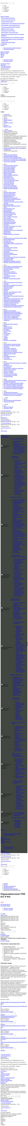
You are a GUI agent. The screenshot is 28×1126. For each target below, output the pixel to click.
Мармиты (6, 355)
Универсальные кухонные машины (13, 306)
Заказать (3, 1014)
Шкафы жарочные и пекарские (11, 234)
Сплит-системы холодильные (11, 180)
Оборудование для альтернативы (12, 314)
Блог (2, 57)
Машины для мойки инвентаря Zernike (13, 383)
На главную (4, 1071)
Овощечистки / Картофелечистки (12, 301)
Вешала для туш (8, 326)
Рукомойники (7, 333)
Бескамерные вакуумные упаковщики (13, 393)
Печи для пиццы (8, 215)
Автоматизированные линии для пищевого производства (19, 814)
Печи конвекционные (9, 239)
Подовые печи (7, 240)
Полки (5, 332)
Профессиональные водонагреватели (13, 313)
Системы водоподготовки (10, 373)
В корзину (3, 934)
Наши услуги (4, 1081)
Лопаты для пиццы (8, 371)
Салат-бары (6, 357)
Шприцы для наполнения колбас (12, 278)
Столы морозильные (9, 181)
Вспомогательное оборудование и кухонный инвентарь (17, 755)
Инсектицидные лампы (10, 369)
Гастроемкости (7, 367)
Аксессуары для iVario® (10, 161)
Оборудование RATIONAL (8, 18)
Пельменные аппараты (9, 271)
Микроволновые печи (9, 212)
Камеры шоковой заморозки (11, 175)
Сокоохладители (8, 359)
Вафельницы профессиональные (12, 205)
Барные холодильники (9, 172)
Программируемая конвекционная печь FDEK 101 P (14, 1029)
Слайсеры (6, 274)
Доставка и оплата (5, 63)
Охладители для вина (9, 179)
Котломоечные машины (10, 381)
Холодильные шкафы (9, 168)
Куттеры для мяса (8, 269)
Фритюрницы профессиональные (12, 199)
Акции (2, 55)
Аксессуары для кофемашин (11, 317)
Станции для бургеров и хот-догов (12, 226)
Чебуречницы (7, 231)
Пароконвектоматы (8, 196)
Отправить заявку (5, 935)
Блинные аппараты (8, 204)
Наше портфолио (5, 51)
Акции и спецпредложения (8, 1077)
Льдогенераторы (8, 176)
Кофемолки (6, 289)
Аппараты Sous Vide (9, 200)
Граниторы (6, 347)
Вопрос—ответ (4, 53)
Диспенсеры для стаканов (10, 351)
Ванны (5, 325)
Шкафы (5, 339)
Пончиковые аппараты (9, 223)
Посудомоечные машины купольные (13, 385)
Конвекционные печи (9, 208)
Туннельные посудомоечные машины (13, 388)
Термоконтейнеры (8, 376)
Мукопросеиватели (8, 253)
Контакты (3, 65)
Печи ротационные (8, 219)
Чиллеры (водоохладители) (10, 187)
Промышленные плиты (10, 195)
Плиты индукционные (9, 193)
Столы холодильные (9, 183)
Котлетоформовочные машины (11, 267)
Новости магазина (5, 1079)
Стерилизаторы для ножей (10, 375)
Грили (5, 207)
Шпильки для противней (10, 340)
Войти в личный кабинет (6, 1098)
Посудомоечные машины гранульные (13, 384)
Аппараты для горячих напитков (12, 345)
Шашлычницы (7, 233)
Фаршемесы (7, 277)
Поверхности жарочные (10, 222)
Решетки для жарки (9, 372)
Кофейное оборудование (7, 29)
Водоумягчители (8, 365)
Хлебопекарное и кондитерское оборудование (13, 23)
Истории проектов (8, 59)
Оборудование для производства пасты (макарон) (20, 647)
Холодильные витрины (9, 166)
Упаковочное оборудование (8, 42)
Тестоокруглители (8, 259)
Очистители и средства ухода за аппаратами (15, 160)
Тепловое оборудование (7, 21)
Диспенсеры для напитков (10, 349)
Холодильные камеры (9, 169)
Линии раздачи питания (10, 353)
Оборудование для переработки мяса (10, 25)
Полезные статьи (8, 61)
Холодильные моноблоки (10, 185)
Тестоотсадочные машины (10, 254)
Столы (5, 336)
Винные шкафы (8, 173)
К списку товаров (5, 941)
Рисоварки (6, 224)
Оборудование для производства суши (13, 298)
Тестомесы (6, 246)
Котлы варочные (8, 210)
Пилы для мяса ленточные (10, 273)
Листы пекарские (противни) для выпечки (14, 257)
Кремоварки (7, 255)
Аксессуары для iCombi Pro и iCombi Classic (15, 158)
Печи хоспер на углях (9, 220)
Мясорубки (6, 270)
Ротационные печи (8, 242)
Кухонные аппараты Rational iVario (12, 157)
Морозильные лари (8, 177)
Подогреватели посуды (9, 356)
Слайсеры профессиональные (11, 302)
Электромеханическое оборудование (10, 27)
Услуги (2, 45)
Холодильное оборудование (8, 19)
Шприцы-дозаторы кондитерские (12, 262)
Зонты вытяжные (8, 328)
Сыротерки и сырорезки (10, 304)
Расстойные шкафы (9, 258)
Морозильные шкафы (9, 170)
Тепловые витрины (8, 227)
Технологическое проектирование (12, 48)
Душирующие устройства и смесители (13, 368)
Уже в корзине (9, 1011)
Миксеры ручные (8, 294)
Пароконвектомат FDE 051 (7, 1017)
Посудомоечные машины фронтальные (14, 387)
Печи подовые (7, 218)
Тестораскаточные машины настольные (14, 305)
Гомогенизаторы (8, 287)
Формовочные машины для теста (12, 261)
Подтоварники (7, 330)
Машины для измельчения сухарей (12, 292)
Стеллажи (6, 334)
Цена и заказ (4, 915)
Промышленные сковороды (11, 197)
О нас (2, 1072)
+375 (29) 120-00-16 (6, 66)
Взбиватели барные (9, 286)
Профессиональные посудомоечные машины (12, 37)
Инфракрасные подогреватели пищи (13, 352)
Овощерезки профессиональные (12, 300)
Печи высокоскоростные (10, 214)
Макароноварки (8, 211)
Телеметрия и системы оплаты (11, 316)
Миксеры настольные (9, 293)
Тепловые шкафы (8, 228)
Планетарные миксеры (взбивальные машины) (17, 565)
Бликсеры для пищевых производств (13, 285)
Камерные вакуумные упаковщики (12, 395)
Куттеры (6, 290)
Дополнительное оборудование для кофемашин (17, 692)
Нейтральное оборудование (8, 30)
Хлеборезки (7, 251)
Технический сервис (9, 49)
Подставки (6, 329)
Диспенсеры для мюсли (10, 348)
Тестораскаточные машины (11, 247)
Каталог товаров (5, 16)
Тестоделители (7, 249)
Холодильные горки (9, 184)
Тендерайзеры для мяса (9, 275)
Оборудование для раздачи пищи (9, 32)
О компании (4, 44)
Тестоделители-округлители (11, 250)
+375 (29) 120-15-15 (6, 67)
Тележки (6, 337)
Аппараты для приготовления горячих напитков (19, 512)
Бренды (2, 54)
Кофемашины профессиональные (12, 312)
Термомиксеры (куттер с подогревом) (13, 230)
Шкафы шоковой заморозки (11, 188)
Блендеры (6, 283)
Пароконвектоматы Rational (11, 156)
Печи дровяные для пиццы (10, 216)
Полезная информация (6, 1080)
